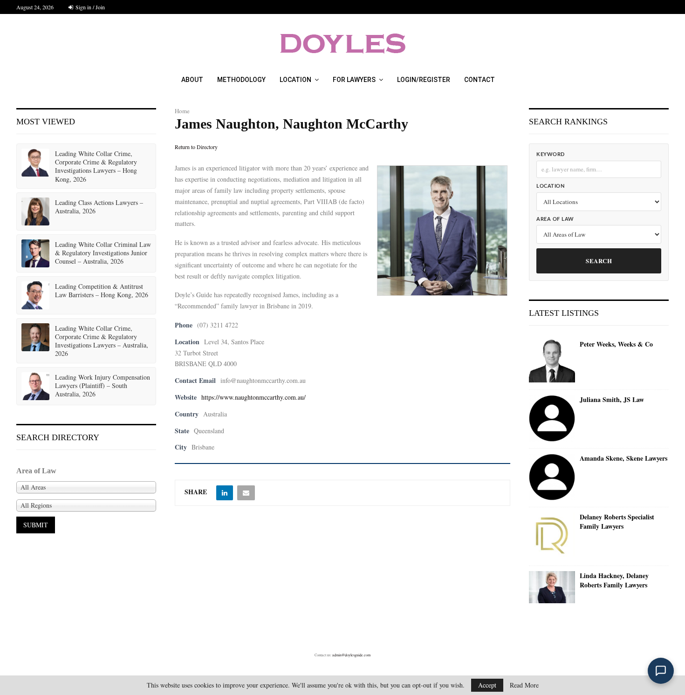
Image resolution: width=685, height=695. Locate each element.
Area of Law (555, 219)
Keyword (550, 154)
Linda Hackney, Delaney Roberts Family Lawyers (614, 580)
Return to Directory (196, 146)
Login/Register (423, 79)
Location (295, 79)
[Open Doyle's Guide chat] (661, 671)
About (192, 79)
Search (599, 260)
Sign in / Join (89, 7)
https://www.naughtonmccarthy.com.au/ (253, 397)
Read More (524, 685)
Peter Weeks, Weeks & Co (616, 344)
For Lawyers (354, 79)
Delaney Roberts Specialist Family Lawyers (617, 521)
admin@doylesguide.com (351, 655)
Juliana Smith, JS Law (612, 399)
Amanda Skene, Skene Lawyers (623, 458)
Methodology (241, 79)
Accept (487, 685)
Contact (479, 79)
